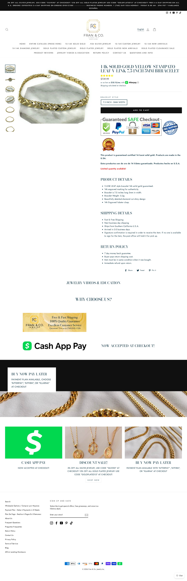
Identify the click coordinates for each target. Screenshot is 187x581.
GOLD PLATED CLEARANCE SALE (158, 48)
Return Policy (10, 531)
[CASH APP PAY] (33, 443)
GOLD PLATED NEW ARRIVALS (122, 48)
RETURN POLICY (101, 53)
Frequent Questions (12, 522)
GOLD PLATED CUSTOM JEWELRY (60, 48)
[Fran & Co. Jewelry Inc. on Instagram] (51, 523)
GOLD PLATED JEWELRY (92, 48)
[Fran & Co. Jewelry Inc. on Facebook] (56, 523)
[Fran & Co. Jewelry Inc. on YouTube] (61, 523)
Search (7, 501)
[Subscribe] (86, 515)
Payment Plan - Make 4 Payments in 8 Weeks (22, 510)
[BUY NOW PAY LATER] (153, 443)
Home (23, 44)
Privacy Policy (10, 539)
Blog (7, 547)
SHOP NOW (94, 480)
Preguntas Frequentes (13, 526)
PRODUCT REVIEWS (43, 53)
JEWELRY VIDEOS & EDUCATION (73, 53)
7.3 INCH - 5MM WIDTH (114, 102)
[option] (93, 5)
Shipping (104, 85)
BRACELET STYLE (110, 97)
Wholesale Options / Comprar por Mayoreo (22, 505)
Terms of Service (11, 543)
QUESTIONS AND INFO (141, 53)
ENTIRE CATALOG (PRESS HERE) (45, 44)
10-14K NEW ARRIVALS (155, 44)
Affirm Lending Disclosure (15, 552)
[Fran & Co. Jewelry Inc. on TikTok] (71, 523)
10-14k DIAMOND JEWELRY (26, 48)
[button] (107, 75)
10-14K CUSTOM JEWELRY (128, 44)
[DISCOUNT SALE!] (93, 443)
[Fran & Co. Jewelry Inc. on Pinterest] (66, 523)
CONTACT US (119, 53)
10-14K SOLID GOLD (75, 44)
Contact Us (9, 535)
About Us (8, 518)
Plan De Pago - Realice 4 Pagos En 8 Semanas (23, 514)
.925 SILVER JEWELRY (100, 44)
